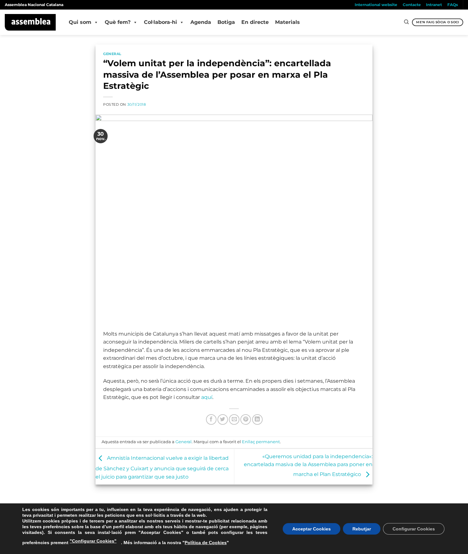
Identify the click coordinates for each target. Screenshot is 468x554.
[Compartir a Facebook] (211, 419)
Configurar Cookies (414, 528)
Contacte (412, 4)
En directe (255, 22)
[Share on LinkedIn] (257, 419)
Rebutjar (361, 528)
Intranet (434, 4)
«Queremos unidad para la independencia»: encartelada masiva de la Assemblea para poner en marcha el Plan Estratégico (308, 465)
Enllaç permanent (261, 441)
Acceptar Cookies (311, 528)
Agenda (200, 22)
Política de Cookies (206, 542)
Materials (287, 22)
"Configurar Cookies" (93, 540)
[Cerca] (406, 22)
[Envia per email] (234, 419)
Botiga (226, 22)
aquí (206, 397)
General (112, 54)
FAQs (452, 4)
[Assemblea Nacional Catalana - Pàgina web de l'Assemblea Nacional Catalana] (30, 22)
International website (376, 4)
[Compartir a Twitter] (222, 419)
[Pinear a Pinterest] (245, 419)
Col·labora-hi (160, 22)
